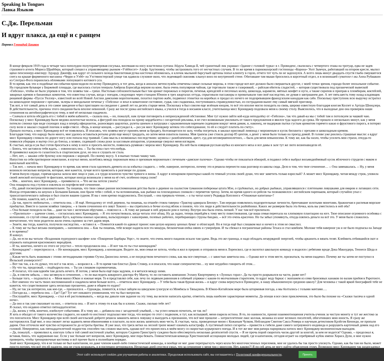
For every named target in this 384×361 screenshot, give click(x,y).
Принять (308, 354)
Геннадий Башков (26, 44)
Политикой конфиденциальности (259, 354)
